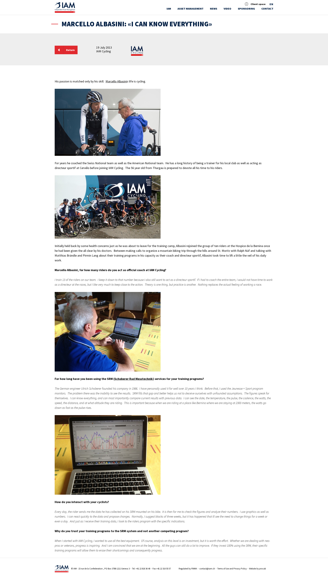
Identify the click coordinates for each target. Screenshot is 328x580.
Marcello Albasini (116, 81)
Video (227, 8)
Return (70, 50)
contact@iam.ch (207, 568)
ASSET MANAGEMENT (190, 8)
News (213, 8)
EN (271, 4)
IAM (169, 8)
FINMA (194, 568)
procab (262, 568)
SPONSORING (246, 8)
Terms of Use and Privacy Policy (232, 568)
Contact (267, 8)
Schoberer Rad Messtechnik (133, 379)
